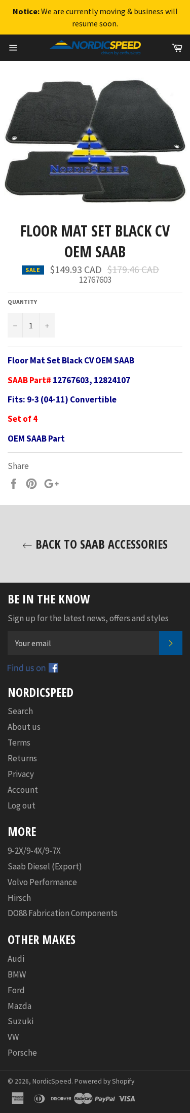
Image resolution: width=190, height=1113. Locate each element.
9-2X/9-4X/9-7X (34, 850)
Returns (22, 758)
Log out (21, 805)
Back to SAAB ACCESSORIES (100, 543)
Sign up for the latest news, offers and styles (88, 618)
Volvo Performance (42, 882)
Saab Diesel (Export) (45, 866)
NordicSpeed (51, 1081)
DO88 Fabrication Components (63, 913)
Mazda (19, 1005)
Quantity (22, 302)
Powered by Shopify (104, 1081)
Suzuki (20, 1021)
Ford (16, 990)
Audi (16, 958)
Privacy (21, 774)
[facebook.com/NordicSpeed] (33, 669)
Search (20, 711)
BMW (17, 974)
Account (23, 789)
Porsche (22, 1052)
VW (13, 1036)
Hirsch (19, 897)
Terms (19, 742)
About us (24, 726)
